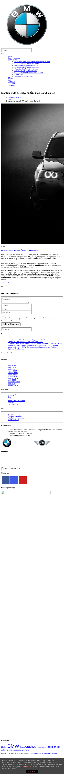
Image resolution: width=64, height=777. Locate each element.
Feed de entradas (14, 416)
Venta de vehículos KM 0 (23, 76)
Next (9, 283)
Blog (9, 80)
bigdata (4, 747)
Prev (5, 283)
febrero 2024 (13, 373)
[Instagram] (14, 480)
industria (4, 750)
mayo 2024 (12, 367)
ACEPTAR (32, 772)
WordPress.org (13, 420)
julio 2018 (11, 383)
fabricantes (53, 746)
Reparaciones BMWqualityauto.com (27, 63)
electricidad (41, 747)
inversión (12, 750)
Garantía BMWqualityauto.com (26, 69)
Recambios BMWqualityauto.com (26, 67)
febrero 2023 (13, 378)
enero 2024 (12, 374)
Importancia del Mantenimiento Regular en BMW (26, 340)
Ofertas (10, 78)
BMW (13, 746)
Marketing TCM (39, 753)
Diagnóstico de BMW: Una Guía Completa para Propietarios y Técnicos (35, 343)
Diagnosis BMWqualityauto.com (26, 65)
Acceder (11, 414)
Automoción (12, 395)
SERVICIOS (13, 60)
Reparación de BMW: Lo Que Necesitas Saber (25, 342)
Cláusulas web (51, 753)
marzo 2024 (12, 371)
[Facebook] (6, 480)
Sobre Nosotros (14, 58)
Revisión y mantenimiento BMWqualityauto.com (32, 62)
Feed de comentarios (16, 418)
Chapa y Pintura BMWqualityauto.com (28, 72)
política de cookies (30, 766)
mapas (19, 750)
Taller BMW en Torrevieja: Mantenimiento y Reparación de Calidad (33, 345)
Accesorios (18, 74)
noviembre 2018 (14, 382)
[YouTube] (23, 480)
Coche (22, 747)
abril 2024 (11, 369)
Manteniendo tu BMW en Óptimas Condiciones (19, 250)
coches (10, 399)
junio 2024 (12, 365)
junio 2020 (12, 380)
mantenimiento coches (16, 401)
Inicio (10, 56)
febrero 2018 (13, 385)
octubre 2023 (13, 376)
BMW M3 (11, 85)
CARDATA (11, 81)
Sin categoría (13, 404)
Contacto (11, 83)
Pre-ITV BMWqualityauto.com (25, 71)
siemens (25, 750)
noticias (11, 402)
